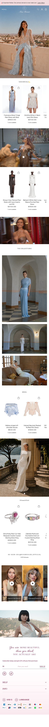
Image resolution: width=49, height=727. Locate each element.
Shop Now (40, 3)
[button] (4, 9)
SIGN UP (42, 666)
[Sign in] (42, 9)
